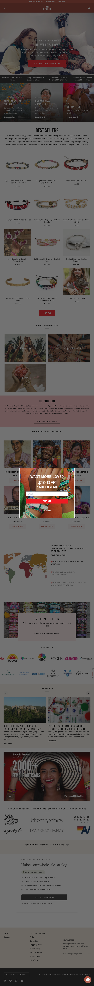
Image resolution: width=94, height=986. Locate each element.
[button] (87, 979)
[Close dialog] (72, 470)
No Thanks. (47, 510)
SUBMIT (47, 501)
